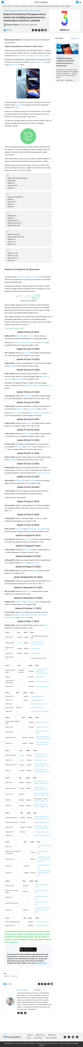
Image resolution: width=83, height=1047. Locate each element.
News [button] (20, 10)
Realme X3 (19, 379)
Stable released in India (37, 642)
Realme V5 (29, 385)
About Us (30, 1035)
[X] (69, 1037)
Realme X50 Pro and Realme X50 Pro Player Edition (32, 55)
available (12, 366)
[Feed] (77, 1037)
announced (19, 105)
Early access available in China (42, 835)
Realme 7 (17, 615)
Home (4, 6)
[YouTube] (73, 1037)
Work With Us (52, 1035)
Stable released (35, 653)
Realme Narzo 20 (30, 342)
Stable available (35, 648)
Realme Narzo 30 (26, 615)
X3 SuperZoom (31, 602)
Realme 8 (19, 447)
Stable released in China (37, 644)
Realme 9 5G (16, 413)
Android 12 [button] (13, 10)
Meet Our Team (40, 1035)
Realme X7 (29, 336)
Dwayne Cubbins (13, 25)
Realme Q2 (19, 336)
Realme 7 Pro (13, 65)
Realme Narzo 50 (10, 617)
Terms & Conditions (51, 1038)
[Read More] (67, 49)
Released (19, 643)
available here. (41, 963)
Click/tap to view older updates (15, 328)
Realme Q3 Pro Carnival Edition (39, 413)
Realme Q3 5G (32, 409)
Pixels (17, 107)
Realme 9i (29, 447)
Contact (28, 1038)
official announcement (43, 473)
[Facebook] (65, 1037)
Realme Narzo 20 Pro (40, 615)
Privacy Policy (38, 1038)
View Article (74, 38)
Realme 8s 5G (20, 480)
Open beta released (41, 744)
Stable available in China (42, 673)
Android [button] (6, 10)
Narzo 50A (31, 480)
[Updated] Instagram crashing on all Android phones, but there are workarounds (65, 62)
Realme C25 (23, 617)
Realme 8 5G (35, 563)
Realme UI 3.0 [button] (14, 976)
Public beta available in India (41, 783)
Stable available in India (38, 700)
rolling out (29, 423)
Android (60, 56)
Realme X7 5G (19, 342)
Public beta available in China (41, 795)
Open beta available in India (42, 766)
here (10, 510)
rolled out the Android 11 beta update (29, 277)
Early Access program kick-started (40, 711)
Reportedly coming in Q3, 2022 (39, 704)
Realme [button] (25, 10)
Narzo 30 (42, 342)
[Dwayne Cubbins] (10, 1001)
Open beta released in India (43, 738)
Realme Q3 (47, 385)
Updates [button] (37, 10)
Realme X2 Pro (40, 62)
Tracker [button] (31, 10)
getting (41, 518)
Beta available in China (37, 707)
